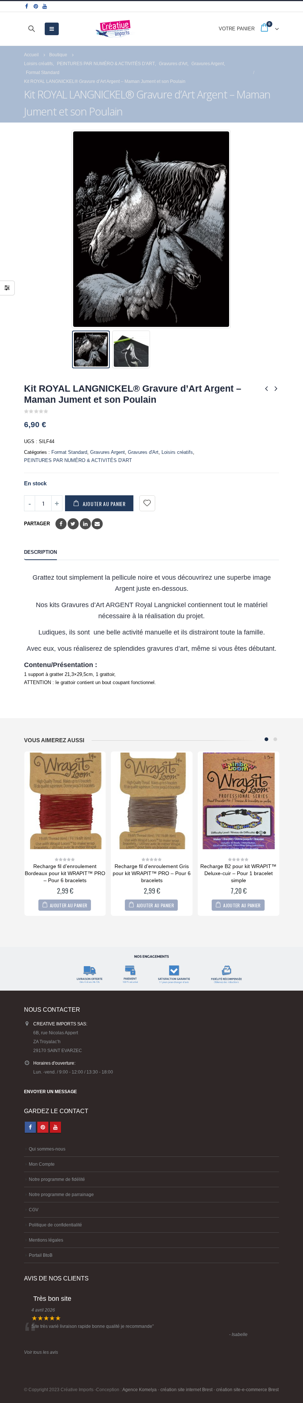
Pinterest (42, 1127)
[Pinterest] (36, 6)
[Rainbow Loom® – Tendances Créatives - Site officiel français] (115, 29)
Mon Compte (42, 1164)
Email (97, 523)
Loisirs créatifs (177, 452)
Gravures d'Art (143, 452)
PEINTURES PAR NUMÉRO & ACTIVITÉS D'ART (78, 460)
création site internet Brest (186, 1389)
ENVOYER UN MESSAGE (50, 1091)
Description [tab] (40, 552)
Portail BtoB (40, 1255)
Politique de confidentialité (55, 1224)
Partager (37, 523)
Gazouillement (73, 523)
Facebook (61, 523)
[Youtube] (45, 6)
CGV (33, 1209)
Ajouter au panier (104, 504)
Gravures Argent (107, 452)
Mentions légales (46, 1240)
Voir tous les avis (41, 1352)
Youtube (55, 1127)
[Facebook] (26, 6)
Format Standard (69, 452)
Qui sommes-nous (47, 1148)
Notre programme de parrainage (61, 1194)
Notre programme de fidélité (57, 1179)
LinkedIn (85, 523)
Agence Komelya (139, 1389)
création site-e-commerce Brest (247, 1389)
